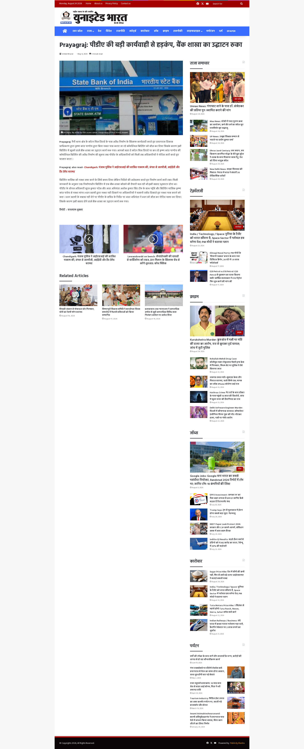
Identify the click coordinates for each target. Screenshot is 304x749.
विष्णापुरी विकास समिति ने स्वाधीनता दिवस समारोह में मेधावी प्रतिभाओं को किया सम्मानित (121, 312)
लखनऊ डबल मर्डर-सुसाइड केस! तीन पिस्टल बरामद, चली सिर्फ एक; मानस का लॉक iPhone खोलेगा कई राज (226, 381)
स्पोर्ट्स (132, 31)
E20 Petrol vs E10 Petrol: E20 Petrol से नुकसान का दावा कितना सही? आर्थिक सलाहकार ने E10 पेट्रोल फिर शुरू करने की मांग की (226, 276)
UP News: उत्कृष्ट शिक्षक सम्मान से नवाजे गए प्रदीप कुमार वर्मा (224, 138)
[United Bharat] (93, 17)
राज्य (89, 31)
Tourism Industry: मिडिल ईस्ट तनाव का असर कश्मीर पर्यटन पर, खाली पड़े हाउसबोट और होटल (207, 702)
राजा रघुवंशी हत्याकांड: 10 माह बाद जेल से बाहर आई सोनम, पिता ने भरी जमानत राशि (205, 687)
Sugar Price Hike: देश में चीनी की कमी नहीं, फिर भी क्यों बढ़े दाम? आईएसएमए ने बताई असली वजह (227, 575)
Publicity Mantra (237, 743)
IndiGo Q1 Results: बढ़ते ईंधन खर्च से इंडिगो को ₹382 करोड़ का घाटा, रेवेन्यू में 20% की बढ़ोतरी (227, 543)
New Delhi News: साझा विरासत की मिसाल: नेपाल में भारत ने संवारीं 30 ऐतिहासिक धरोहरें (226, 172)
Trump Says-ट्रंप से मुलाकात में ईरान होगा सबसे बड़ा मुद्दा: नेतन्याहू (226, 511)
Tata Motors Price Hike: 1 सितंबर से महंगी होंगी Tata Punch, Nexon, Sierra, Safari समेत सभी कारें (227, 609)
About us (98, 3)
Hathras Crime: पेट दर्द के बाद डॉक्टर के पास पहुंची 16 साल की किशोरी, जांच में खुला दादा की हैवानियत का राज (227, 396)
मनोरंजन (210, 31)
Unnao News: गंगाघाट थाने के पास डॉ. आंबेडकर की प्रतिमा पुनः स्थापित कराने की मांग (217, 108)
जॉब (156, 31)
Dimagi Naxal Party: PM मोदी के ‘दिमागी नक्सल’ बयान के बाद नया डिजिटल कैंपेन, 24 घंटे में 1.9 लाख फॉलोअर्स (225, 258)
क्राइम (166, 31)
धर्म (220, 31)
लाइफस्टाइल (193, 31)
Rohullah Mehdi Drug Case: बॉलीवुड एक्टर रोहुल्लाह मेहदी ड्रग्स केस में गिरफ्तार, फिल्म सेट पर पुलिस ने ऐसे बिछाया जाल (227, 364)
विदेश (109, 31)
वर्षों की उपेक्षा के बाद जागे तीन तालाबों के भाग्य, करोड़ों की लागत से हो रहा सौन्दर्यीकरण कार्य (215, 657)
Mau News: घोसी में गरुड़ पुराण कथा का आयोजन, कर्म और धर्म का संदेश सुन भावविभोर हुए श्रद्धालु (226, 125)
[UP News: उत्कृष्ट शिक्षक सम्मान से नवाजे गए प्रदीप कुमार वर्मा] (198, 141)
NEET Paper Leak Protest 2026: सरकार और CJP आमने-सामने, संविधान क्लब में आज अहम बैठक (226, 527)
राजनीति (120, 31)
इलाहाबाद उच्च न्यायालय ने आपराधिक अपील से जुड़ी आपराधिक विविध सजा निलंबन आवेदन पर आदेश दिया (162, 312)
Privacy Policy (111, 3)
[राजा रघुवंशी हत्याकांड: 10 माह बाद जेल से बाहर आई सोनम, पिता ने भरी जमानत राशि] (236, 688)
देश (99, 31)
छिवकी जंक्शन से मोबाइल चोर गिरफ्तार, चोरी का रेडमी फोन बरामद (76, 310)
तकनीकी (177, 31)
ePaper (231, 31)
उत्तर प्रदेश (77, 31)
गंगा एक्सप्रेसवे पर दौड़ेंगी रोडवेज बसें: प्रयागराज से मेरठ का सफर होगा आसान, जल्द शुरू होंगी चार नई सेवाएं (207, 671)
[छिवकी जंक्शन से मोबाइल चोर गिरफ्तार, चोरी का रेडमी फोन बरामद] (78, 295)
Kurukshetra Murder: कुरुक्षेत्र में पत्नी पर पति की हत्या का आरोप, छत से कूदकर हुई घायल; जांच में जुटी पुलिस (216, 344)
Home (88, 3)
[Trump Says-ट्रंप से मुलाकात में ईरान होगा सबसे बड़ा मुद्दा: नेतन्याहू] (198, 514)
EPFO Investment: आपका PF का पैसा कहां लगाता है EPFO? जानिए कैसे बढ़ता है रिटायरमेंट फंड (226, 498)
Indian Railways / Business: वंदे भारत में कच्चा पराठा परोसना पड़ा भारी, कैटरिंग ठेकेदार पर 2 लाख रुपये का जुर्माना (227, 626)
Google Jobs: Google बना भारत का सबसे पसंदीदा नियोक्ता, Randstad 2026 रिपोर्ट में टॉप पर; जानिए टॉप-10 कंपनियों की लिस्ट (216, 480)
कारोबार (145, 31)
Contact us (125, 3)
